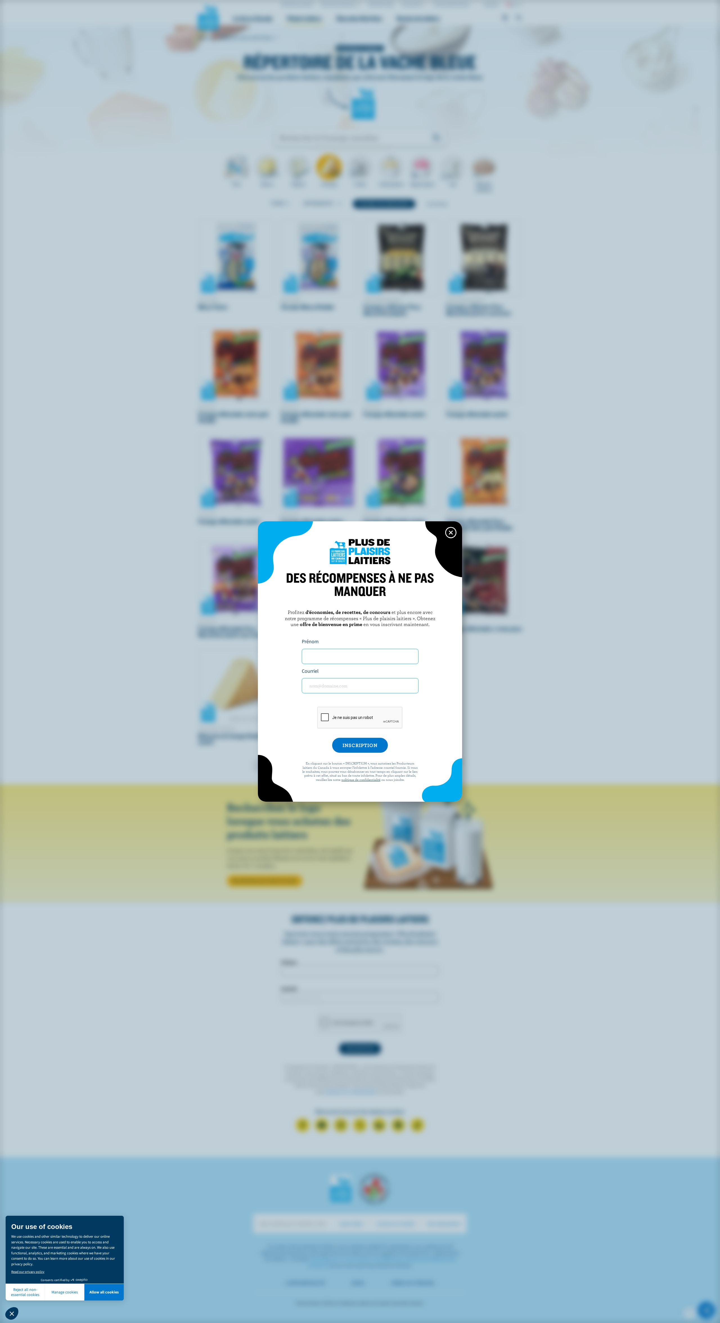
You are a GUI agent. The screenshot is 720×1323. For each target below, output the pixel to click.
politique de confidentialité (361, 779)
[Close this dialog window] (450, 532)
